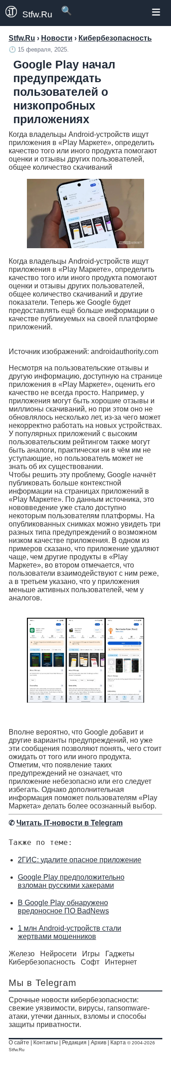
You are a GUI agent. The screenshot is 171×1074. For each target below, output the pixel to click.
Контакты (45, 1042)
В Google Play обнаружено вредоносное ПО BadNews (63, 907)
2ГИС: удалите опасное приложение (79, 860)
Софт (90, 962)
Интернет (121, 962)
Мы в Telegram (43, 983)
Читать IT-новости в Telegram (69, 823)
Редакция (74, 1042)
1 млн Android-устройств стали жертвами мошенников (69, 932)
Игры (91, 954)
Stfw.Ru (37, 14)
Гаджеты (120, 954)
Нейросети (58, 954)
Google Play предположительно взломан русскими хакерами (71, 881)
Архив (98, 1042)
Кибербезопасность (42, 962)
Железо (22, 954)
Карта (118, 1042)
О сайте (19, 1042)
